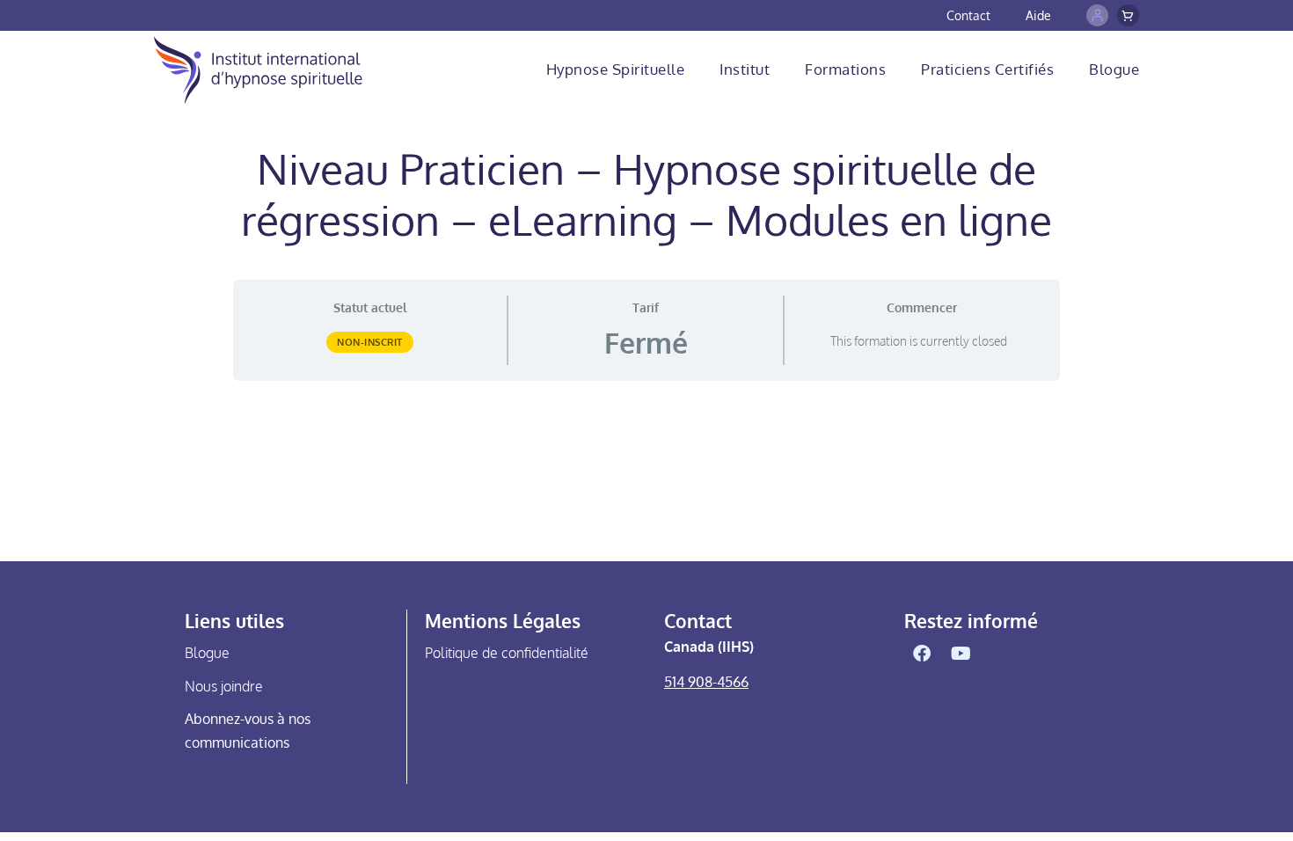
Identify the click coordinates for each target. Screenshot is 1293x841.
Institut (745, 69)
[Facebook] (921, 653)
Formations (845, 69)
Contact (968, 15)
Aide (1038, 15)
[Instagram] (1001, 653)
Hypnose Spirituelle (615, 69)
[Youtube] (961, 653)
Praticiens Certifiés (987, 69)
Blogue (1114, 69)
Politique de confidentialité (506, 653)
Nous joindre (224, 686)
